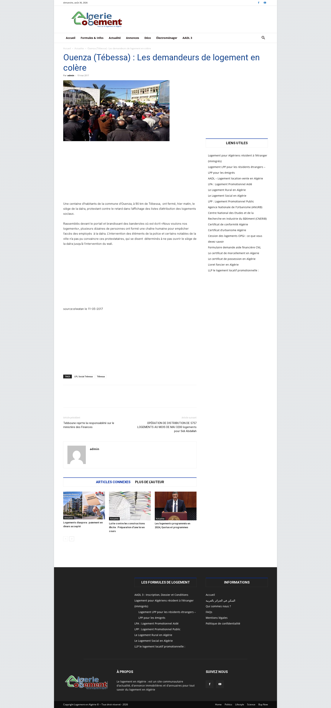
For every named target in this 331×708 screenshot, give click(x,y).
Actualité (115, 38)
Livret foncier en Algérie (223, 264)
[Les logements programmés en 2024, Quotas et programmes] (176, 506)
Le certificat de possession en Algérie (232, 259)
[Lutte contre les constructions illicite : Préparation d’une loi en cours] (130, 506)
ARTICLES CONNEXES (113, 482)
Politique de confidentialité (223, 623)
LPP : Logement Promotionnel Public (231, 201)
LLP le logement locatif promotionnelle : (233, 270)
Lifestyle (239, 704)
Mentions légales (217, 618)
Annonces (132, 38)
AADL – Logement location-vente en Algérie (235, 178)
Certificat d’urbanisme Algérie (227, 230)
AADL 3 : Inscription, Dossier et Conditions (161, 595)
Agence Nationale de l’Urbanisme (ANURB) (235, 207)
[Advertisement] (130, 173)
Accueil (70, 38)
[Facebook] (258, 2)
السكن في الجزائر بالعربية (220, 600)
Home (218, 704)
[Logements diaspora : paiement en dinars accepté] (84, 505)
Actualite (79, 48)
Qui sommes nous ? (218, 606)
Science (251, 704)
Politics (228, 704)
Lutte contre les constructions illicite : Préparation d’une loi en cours (127, 527)
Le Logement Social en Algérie (227, 195)
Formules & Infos (92, 38)
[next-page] (71, 538)
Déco (147, 38)
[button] (263, 38)
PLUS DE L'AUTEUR (149, 482)
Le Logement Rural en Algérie (227, 190)
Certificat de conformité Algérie (228, 224)
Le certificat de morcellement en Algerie (233, 253)
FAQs (209, 612)
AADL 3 (187, 38)
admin (70, 75)
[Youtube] (265, 2)
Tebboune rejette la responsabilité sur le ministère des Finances (88, 425)
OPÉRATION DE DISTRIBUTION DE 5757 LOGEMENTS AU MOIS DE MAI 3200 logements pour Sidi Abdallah (167, 427)
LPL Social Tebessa (83, 376)
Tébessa (101, 376)
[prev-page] (65, 538)
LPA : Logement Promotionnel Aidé (230, 184)
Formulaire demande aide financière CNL (234, 247)
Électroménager (166, 38)
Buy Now (263, 704)
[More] (182, 400)
